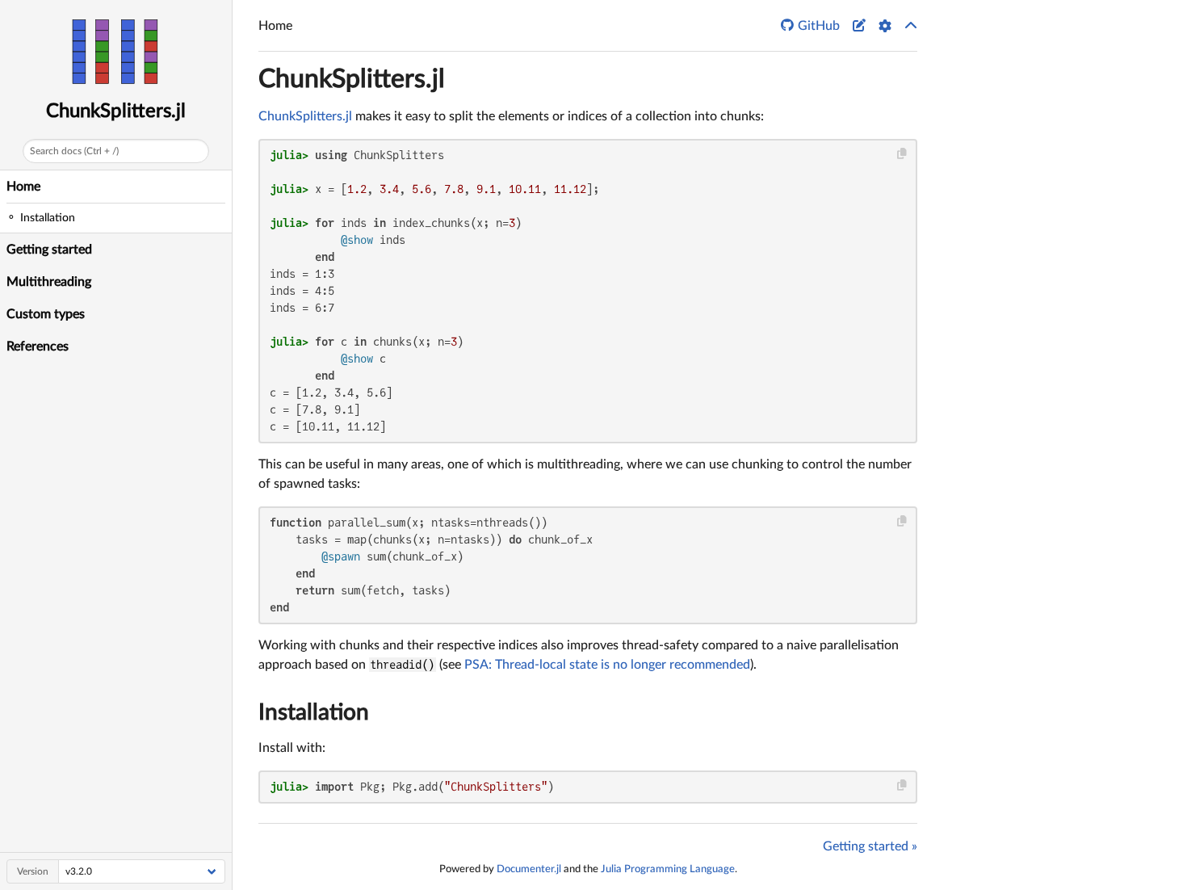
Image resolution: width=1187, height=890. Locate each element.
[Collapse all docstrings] (910, 25)
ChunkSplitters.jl (116, 111)
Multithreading (48, 281)
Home (23, 186)
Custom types (45, 314)
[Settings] (885, 25)
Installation (313, 712)
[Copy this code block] (902, 154)
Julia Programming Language (668, 869)
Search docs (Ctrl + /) (74, 151)
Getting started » (870, 846)
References (37, 346)
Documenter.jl (529, 869)
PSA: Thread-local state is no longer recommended (607, 664)
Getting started (49, 249)
